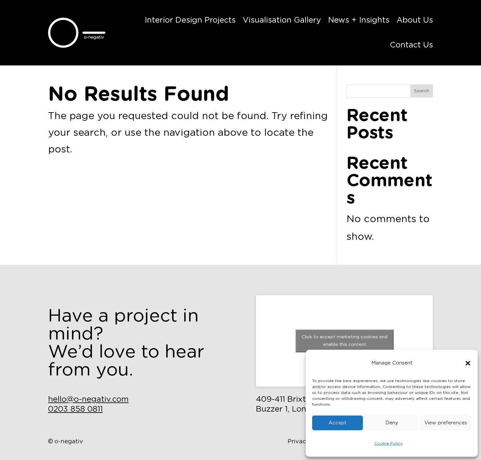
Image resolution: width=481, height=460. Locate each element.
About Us (415, 20)
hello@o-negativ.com (88, 399)
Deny (391, 422)
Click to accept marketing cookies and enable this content (344, 341)
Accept (338, 422)
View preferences (445, 422)
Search (421, 91)
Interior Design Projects (190, 20)
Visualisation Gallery (282, 20)
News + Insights (358, 20)
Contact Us (411, 45)
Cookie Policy (388, 443)
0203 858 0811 (75, 409)
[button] (468, 363)
